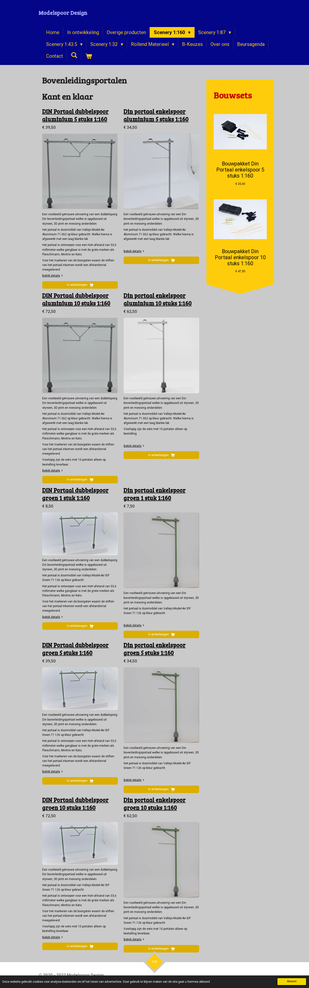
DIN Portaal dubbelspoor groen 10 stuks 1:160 (75, 803)
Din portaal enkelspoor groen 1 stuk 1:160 (155, 494)
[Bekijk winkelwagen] (88, 56)
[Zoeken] (74, 55)
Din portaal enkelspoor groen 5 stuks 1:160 (155, 649)
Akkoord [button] (291, 981)
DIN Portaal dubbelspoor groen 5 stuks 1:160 (75, 649)
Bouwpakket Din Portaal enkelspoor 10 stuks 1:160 (240, 257)
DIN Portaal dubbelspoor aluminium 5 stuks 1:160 (75, 115)
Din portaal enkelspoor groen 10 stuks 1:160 (155, 803)
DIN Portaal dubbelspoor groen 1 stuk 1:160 (75, 494)
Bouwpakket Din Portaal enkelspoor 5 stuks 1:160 (240, 170)
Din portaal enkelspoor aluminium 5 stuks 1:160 (156, 115)
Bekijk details (51, 275)
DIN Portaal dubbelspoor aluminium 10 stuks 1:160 (76, 299)
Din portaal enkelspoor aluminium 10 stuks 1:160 (158, 299)
